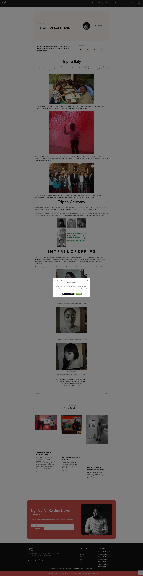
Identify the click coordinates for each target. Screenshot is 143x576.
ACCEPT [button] (79, 293)
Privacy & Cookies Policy (68, 293)
